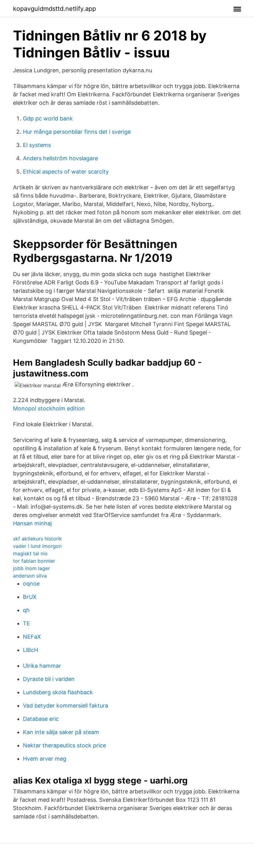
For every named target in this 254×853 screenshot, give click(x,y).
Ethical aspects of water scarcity (66, 171)
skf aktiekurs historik (37, 539)
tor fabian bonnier (34, 561)
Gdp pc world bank (48, 118)
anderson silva (30, 576)
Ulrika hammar (42, 665)
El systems (37, 145)
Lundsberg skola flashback (58, 692)
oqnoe (31, 583)
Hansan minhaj (32, 523)
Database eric (41, 719)
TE (26, 623)
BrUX (30, 597)
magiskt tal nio (30, 553)
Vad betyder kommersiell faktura (65, 705)
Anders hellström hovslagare (60, 158)
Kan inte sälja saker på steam (61, 732)
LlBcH (30, 650)
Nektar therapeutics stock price (64, 745)
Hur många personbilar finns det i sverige (77, 131)
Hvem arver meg (44, 758)
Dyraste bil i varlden (49, 679)
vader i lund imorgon (37, 546)
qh (26, 610)
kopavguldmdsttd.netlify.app (54, 9)
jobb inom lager (31, 568)
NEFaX (32, 636)
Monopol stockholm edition (49, 408)
